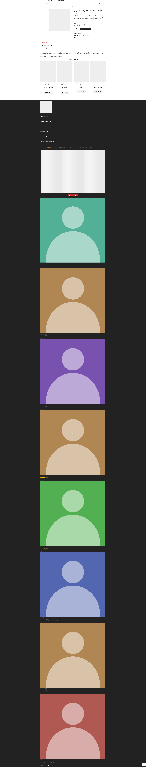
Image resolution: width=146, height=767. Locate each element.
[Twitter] (76, 37)
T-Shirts (48, 8)
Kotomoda (48, 88)
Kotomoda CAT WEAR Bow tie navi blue (81, 86)
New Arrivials (85, 35)
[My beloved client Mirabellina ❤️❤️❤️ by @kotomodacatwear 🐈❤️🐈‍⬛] (73, 160)
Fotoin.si (47, 765)
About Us (42, 129)
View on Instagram (73, 195)
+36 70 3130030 (50, 0)
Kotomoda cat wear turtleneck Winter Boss (65, 86)
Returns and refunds (44, 136)
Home (73, 1)
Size (75, 23)
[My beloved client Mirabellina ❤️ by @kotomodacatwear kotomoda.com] (51, 182)
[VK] (78, 37)
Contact (73, 6)
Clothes (45, 8)
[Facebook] (77, 37)
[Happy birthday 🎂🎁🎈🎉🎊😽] (73, 182)
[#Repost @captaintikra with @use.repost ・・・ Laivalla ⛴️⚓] (94, 160)
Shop (73, 2)
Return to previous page (101, 8)
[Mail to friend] (81, 37)
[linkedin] (82, 37)
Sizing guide (77, 20)
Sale (73, 4)
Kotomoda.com (51, 764)
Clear (87, 25)
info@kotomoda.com (60, 0)
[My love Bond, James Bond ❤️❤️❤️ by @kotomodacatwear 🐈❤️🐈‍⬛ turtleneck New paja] (94, 182)
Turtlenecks (66, 84)
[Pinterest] (79, 37)
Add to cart (86, 28)
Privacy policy (43, 134)
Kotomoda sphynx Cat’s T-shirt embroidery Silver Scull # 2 (48, 86)
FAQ (73, 5)
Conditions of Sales (44, 131)
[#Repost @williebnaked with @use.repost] (51, 160)
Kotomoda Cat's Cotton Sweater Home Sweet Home (97, 86)
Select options (48, 92)
